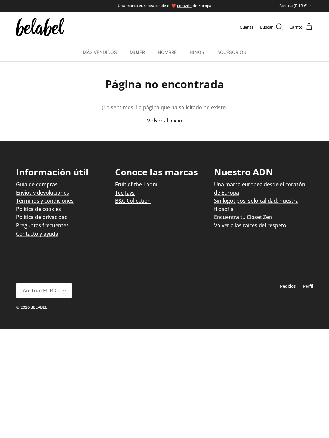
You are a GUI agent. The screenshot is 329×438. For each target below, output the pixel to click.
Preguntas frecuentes (42, 225)
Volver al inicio (164, 120)
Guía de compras (37, 184)
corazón (184, 5)
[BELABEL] (40, 27)
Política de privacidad (42, 217)
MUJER (137, 52)
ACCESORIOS (231, 52)
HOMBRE (167, 52)
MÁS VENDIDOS (100, 52)
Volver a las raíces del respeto (250, 225)
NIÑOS (197, 52)
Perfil (308, 286)
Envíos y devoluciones (42, 192)
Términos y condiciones (45, 200)
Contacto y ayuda (37, 233)
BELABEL (39, 307)
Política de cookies (38, 209)
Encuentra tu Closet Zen (243, 217)
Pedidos (288, 286)
